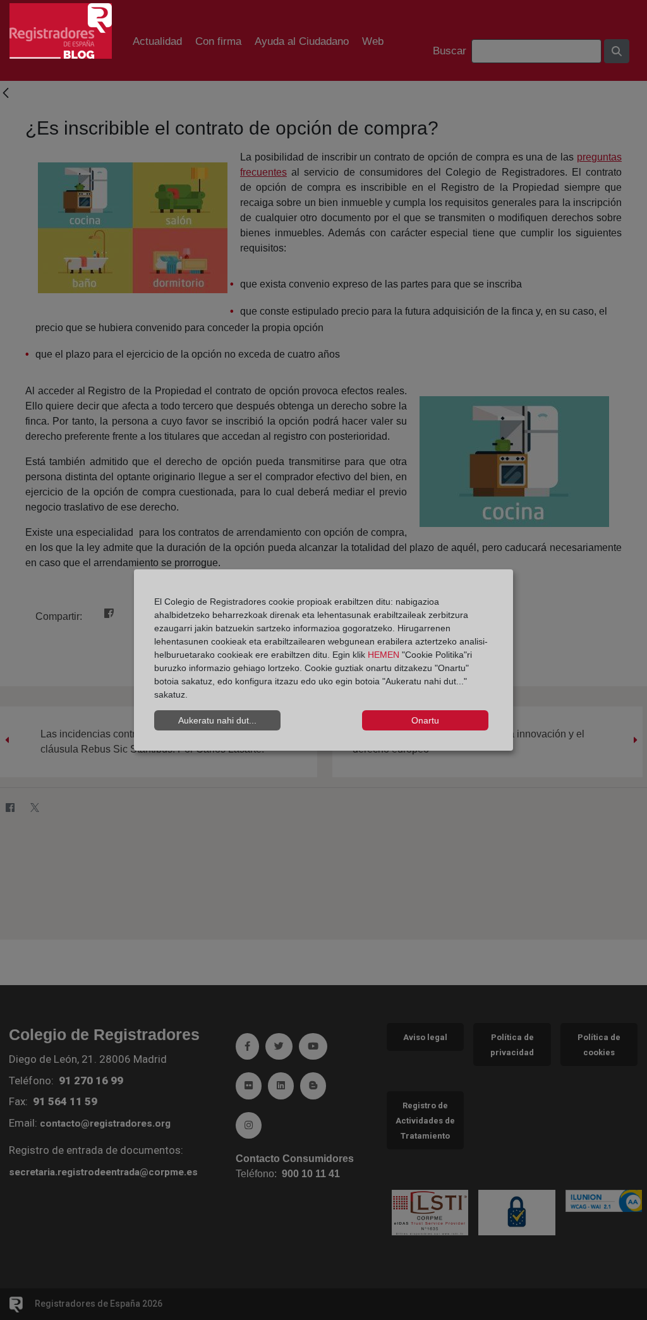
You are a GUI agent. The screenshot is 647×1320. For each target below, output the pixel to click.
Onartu (425, 720)
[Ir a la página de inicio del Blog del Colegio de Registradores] (60, 30)
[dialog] (323, 660)
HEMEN (383, 655)
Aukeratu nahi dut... (217, 720)
